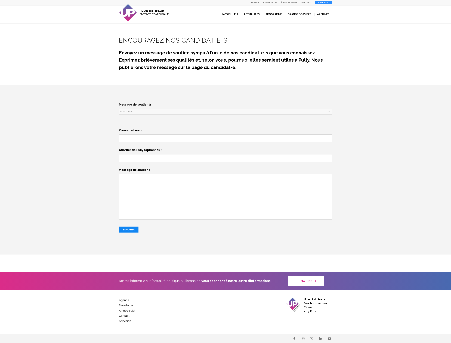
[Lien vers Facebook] (294, 338)
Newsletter (270, 3)
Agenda (255, 3)
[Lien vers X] (311, 338)
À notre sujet (289, 3)
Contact (306, 3)
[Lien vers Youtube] (329, 338)
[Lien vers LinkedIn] (320, 338)
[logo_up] (144, 13)
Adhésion (323, 2)
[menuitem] (255, 3)
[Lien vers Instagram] (303, 338)
